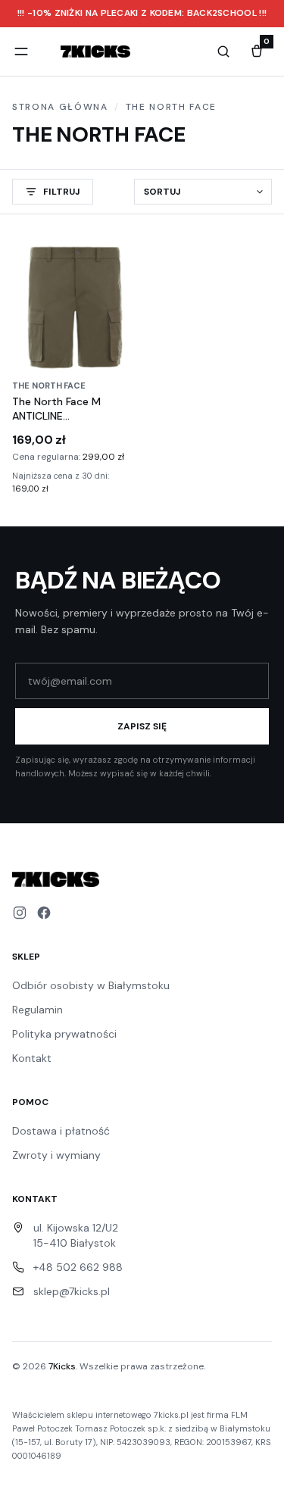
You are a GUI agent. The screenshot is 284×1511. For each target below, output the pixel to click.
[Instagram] (19, 912)
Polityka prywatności (64, 1034)
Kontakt (31, 1058)
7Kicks (62, 1366)
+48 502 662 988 (78, 1267)
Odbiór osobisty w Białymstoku (91, 985)
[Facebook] (43, 912)
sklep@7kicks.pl (71, 1291)
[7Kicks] (95, 51)
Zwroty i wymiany (56, 1155)
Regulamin (37, 1009)
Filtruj (61, 192)
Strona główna (60, 107)
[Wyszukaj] (223, 51)
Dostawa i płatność (61, 1131)
